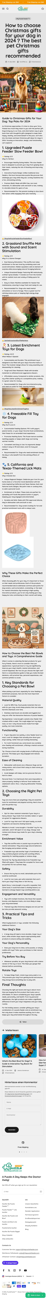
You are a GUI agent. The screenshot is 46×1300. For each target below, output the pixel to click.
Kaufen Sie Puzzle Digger (11, 1231)
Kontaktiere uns (31, 1207)
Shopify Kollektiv (31, 1226)
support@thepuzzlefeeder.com (27, 1249)
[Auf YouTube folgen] (25, 1270)
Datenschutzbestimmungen (13, 1096)
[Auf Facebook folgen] (3, 1270)
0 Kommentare (36, 62)
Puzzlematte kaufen (9, 1228)
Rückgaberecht (30, 1222)
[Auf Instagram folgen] (14, 1270)
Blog (26, 1229)
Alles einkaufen (7, 1239)
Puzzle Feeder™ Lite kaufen (9, 1211)
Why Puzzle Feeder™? (23, 18)
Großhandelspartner (32, 1218)
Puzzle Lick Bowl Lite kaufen (9, 1223)
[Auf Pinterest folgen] (20, 1270)
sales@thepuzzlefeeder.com (29, 1253)
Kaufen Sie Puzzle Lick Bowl (10, 1217)
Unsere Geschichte (31, 1204)
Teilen (24, 1022)
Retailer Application (32, 1211)
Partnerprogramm (32, 1215)
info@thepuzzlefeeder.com (26, 1257)
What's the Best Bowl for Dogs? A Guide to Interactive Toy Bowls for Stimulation (17, 1064)
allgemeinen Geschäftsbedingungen (18, 1094)
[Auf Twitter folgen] (9, 1270)
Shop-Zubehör (7, 1235)
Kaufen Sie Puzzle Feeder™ (8, 1205)
